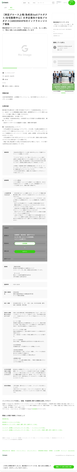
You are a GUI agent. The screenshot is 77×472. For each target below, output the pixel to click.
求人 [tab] (11, 7)
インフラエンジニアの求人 (38, 427)
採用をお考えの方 (6, 450)
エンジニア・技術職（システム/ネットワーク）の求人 (16, 427)
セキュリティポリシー (32, 450)
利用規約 (51, 450)
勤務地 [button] (30, 2)
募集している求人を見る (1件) (63, 466)
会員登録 (71, 2)
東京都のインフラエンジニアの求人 (11, 422)
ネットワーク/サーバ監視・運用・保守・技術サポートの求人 (47, 430)
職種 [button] (24, 2)
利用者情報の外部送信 (43, 450)
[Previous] (4, 50)
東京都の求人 (5, 418)
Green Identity (71, 450)
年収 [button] (34, 2)
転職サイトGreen (6, 437)
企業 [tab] (5, 7)
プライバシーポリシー (21, 450)
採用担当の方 (59, 2)
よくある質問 (57, 450)
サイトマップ (64, 450)
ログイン (65, 2)
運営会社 (13, 450)
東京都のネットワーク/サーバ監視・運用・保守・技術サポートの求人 (19, 424)
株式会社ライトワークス (57, 437)
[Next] (45, 50)
